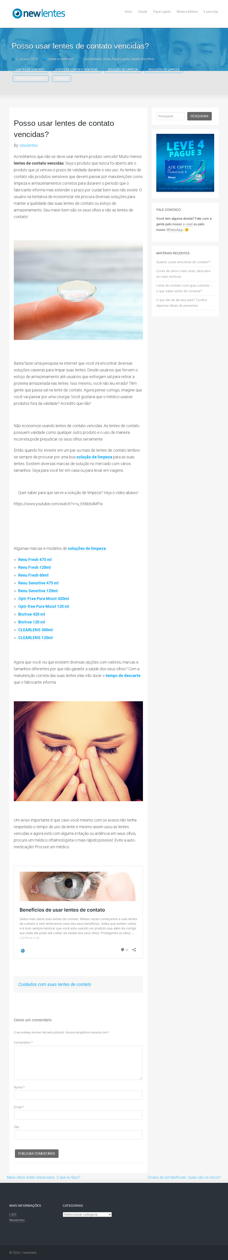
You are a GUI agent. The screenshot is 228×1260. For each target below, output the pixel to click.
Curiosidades (92, 59)
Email (19, 1107)
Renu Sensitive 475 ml (38, 583)
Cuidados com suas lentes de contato (54, 984)
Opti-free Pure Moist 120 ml (43, 606)
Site (16, 1127)
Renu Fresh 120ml (34, 567)
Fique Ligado (121, 59)
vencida (62, 78)
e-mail (188, 224)
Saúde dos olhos (142, 59)
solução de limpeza (123, 69)
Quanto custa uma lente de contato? (183, 262)
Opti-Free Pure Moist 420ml (43, 598)
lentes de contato (30, 69)
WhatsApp (175, 230)
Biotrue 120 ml (31, 622)
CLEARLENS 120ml (35, 637)
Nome (19, 1087)
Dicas (107, 59)
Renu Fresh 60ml (33, 575)
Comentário (23, 1042)
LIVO (12, 1214)
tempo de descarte (30, 78)
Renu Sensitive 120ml (38, 590)
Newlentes (17, 1220)
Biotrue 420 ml (31, 614)
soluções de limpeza (164, 69)
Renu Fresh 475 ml (35, 559)
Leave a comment (60, 59)
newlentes (29, 145)
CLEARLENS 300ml (35, 629)
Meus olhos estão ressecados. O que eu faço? (43, 1177)
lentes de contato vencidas (76, 69)
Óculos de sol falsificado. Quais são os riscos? (184, 1177)
